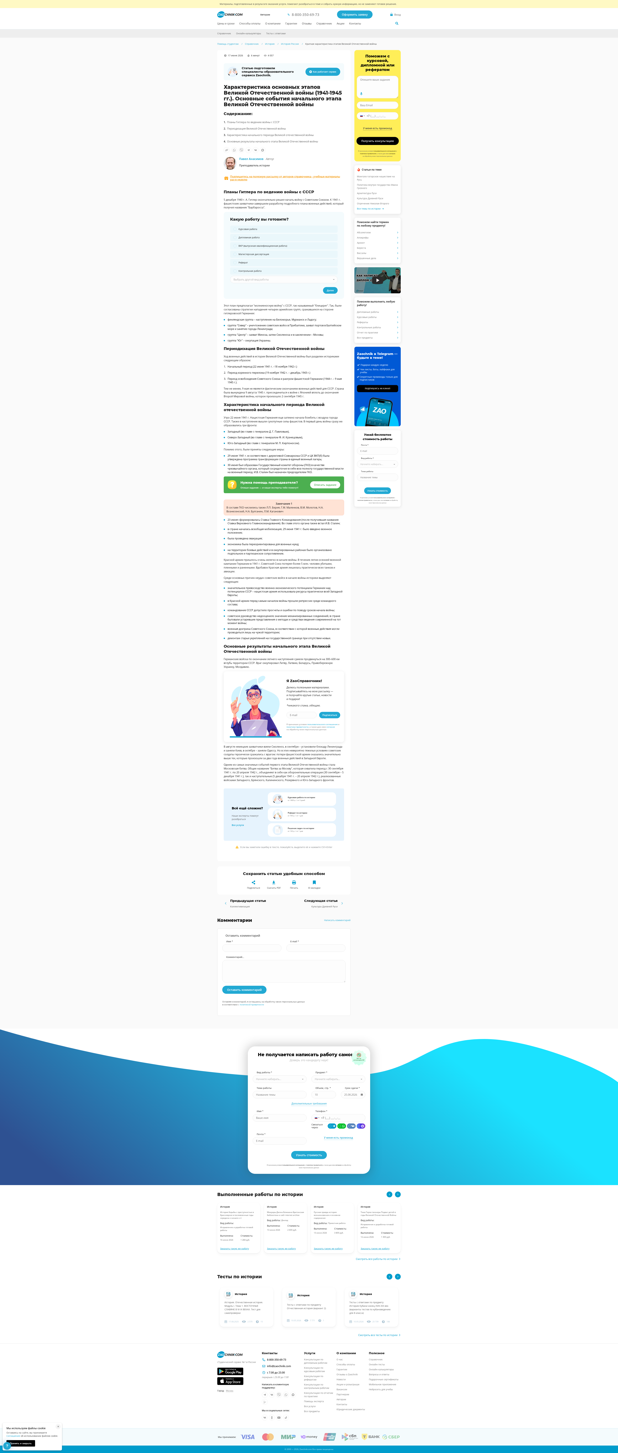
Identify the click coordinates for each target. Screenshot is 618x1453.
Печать (294, 887)
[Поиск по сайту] (397, 23)
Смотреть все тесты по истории (378, 1335)
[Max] (361, 1126)
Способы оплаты (249, 23)
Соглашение (13, 1435)
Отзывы (307, 23)
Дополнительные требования (309, 1103)
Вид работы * (367, 458)
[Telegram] (332, 1126)
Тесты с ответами (276, 33)
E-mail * (294, 941)
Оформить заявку (355, 14)
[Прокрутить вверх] (611, 1439)
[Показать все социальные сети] (210, 85)
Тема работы (367, 471)
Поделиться (253, 887)
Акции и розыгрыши (348, 1384)
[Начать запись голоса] (361, 94)
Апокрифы (363, 237)
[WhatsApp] (341, 1126)
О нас (340, 1359)
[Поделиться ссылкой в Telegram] (248, 150)
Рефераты (362, 322)
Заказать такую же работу (234, 1248)
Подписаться (329, 715)
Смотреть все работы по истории (377, 1259)
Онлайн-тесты (377, 1364)
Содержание (211, 62)
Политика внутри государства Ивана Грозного (377, 186)
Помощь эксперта (314, 1401)
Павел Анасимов (256, 159)
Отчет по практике (367, 332)
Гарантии (291, 23)
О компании (273, 23)
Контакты (355, 23)
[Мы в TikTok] (286, 1417)
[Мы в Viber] (279, 1395)
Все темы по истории (369, 208)
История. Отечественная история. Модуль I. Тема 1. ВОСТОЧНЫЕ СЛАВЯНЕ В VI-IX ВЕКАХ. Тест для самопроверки (244, 1307)
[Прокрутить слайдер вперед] (398, 1194)
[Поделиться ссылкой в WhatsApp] (234, 150)
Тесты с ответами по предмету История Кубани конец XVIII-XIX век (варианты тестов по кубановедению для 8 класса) (370, 1307)
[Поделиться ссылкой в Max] (263, 150)
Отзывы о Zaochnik (347, 1374)
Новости (341, 1379)
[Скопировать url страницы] (226, 150)
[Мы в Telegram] (265, 1395)
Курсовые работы (367, 317)
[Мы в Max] (293, 1395)
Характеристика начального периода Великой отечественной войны (270, 135)
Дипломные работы (368, 311)
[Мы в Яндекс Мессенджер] (265, 1402)
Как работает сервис (324, 71)
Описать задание (325, 485)
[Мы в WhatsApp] (286, 1395)
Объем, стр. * (323, 1088)
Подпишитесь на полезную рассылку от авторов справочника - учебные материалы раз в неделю (285, 178)
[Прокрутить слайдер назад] (389, 1194)
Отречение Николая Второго (373, 203)
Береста (361, 247)
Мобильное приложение (382, 1384)
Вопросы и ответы (379, 1374)
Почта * (365, 445)
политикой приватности (252, 1004)
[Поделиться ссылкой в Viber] (241, 150)
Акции (340, 23)
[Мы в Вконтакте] (272, 1395)
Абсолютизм (364, 232)
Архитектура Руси (367, 193)
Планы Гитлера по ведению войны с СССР (253, 122)
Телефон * (321, 1111)
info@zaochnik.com (279, 1366)
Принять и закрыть (21, 1443)
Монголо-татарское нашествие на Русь (376, 178)
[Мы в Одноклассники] (272, 1417)
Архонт (361, 242)
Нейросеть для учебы (381, 1389)
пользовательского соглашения (322, 724)
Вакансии (342, 1389)
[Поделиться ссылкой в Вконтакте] (255, 150)
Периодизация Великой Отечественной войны (256, 128)
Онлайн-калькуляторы (248, 33)
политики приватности (297, 727)
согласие (330, 727)
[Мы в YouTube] (279, 1417)
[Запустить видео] (378, 280)
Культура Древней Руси (370, 198)
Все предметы (365, 337)
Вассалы (361, 253)
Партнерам (343, 1394)
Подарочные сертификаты (383, 1379)
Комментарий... (235, 957)
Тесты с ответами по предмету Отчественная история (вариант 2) (306, 1306)
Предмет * (321, 1072)
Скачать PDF (274, 887)
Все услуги (238, 825)
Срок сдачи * (352, 1088)
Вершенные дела (366, 258)
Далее (330, 290)
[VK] (351, 1126)
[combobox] (284, 279)
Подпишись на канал (377, 388)
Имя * (229, 941)
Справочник (324, 23)
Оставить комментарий (244, 990)
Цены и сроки (225, 23)
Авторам (265, 14)
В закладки (314, 887)
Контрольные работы (369, 327)
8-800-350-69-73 (276, 1359)
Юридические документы (351, 1409)
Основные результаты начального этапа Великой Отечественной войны (272, 141)
